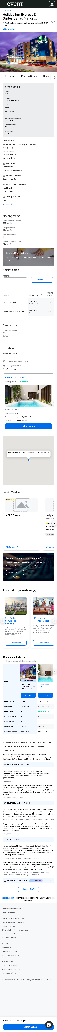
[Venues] (52, 4)
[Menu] (3, 4)
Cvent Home (7, 944)
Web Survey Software (11, 934)
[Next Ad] (53, 403)
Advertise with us (9, 973)
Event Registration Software (13, 922)
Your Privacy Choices (10, 955)
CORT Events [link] (13, 515)
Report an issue (8, 898)
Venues (8, 10)
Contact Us (6, 948)
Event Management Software (13, 918)
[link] (21, 505)
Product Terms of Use (11, 965)
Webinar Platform (9, 938)
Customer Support (9, 951)
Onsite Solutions (8, 912)
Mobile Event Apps (9, 926)
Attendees (7, 276)
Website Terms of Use (11, 969)
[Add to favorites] (53, 22)
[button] (28, 52)
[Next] (54, 77)
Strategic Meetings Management (15, 930)
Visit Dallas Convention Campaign (10, 621)
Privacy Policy (7, 961)
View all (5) (7, 204)
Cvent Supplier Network (11, 909)
